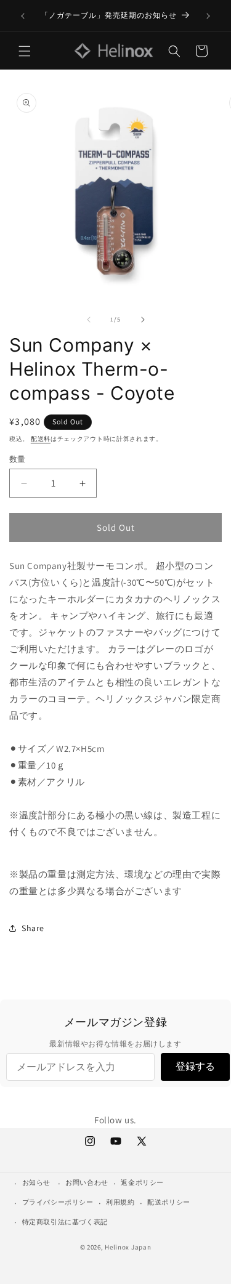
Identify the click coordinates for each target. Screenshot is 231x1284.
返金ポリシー (142, 1182)
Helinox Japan (128, 1247)
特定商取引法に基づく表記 (65, 1221)
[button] (24, 51)
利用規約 (120, 1202)
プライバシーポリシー (58, 1202)
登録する (195, 1066)
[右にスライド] (142, 319)
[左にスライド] (88, 319)
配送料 (41, 439)
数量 (17, 459)
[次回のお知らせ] (208, 16)
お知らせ (36, 1182)
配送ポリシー (168, 1202)
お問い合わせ (86, 1182)
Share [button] (33, 928)
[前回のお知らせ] (22, 16)
